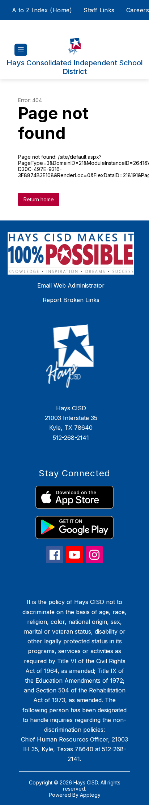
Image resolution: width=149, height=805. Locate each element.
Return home (39, 199)
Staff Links (99, 10)
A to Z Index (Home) (42, 10)
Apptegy (90, 795)
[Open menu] (20, 50)
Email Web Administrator (71, 285)
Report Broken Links (71, 299)
